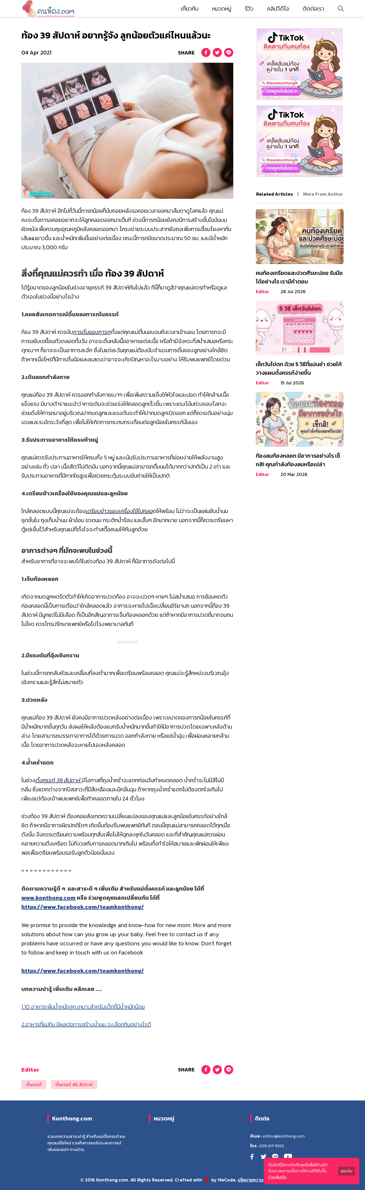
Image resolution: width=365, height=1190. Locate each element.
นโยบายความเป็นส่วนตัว (261, 1179)
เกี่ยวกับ (189, 8)
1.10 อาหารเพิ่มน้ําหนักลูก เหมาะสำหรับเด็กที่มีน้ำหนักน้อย (83, 1006)
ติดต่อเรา (313, 8)
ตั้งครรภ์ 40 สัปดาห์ (74, 1084)
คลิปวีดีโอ (278, 8)
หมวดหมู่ (221, 8)
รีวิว (249, 8)
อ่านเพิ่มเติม (277, 1177)
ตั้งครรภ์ (34, 1084)
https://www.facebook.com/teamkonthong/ (82, 907)
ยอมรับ (346, 1171)
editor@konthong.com (284, 1136)
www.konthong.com (48, 897)
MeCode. (228, 1179)
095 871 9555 (271, 1146)
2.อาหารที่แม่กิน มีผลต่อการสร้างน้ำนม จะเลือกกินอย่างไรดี (86, 1024)
